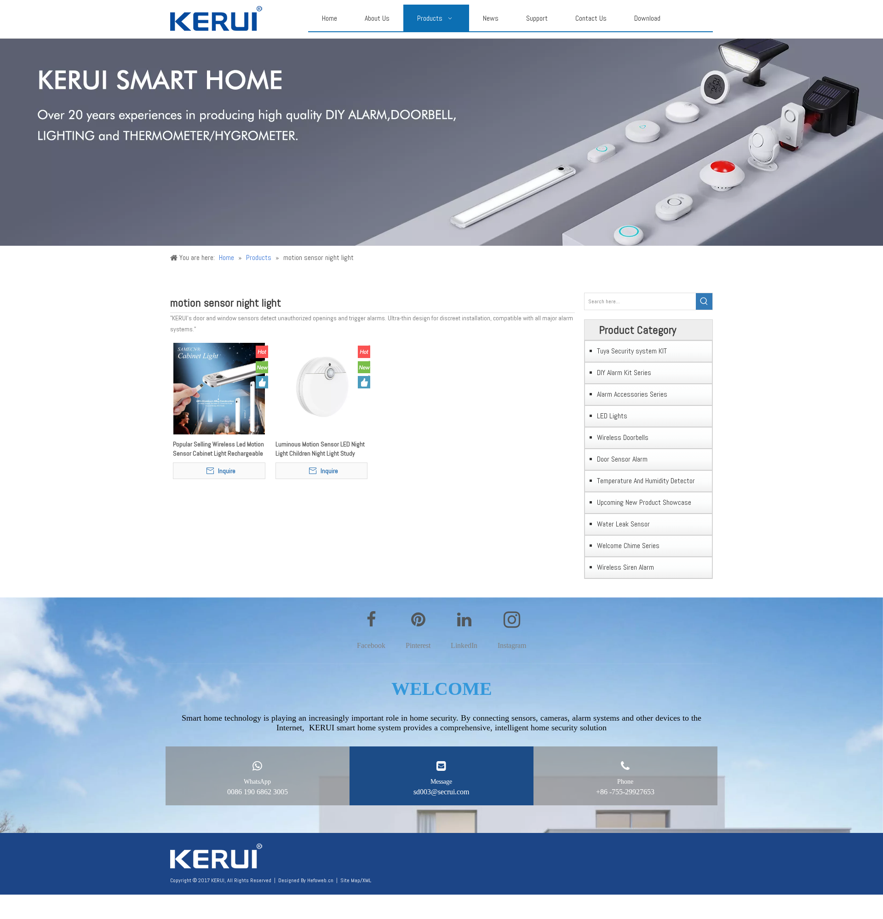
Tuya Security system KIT (632, 351)
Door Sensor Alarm (622, 459)
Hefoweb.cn (320, 880)
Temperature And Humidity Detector (646, 481)
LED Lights (612, 416)
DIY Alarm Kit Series (624, 372)
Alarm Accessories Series (632, 394)
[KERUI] (216, 856)
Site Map (350, 880)
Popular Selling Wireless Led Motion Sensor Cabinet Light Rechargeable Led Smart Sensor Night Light (218, 449)
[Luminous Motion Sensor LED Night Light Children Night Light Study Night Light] (321, 388)
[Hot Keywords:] (704, 301)
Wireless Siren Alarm (625, 567)
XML (366, 880)
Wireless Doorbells (622, 437)
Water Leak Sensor (623, 524)
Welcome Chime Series (628, 545)
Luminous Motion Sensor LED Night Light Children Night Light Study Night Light (320, 449)
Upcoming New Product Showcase (644, 502)
